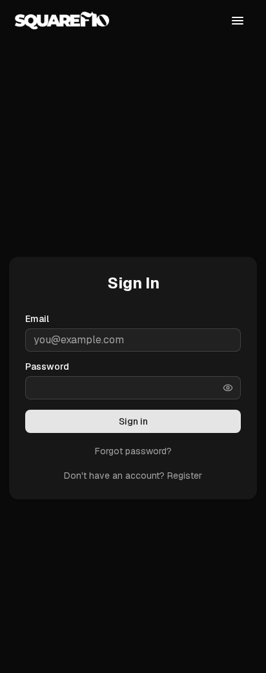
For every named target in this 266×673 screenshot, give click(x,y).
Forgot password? (133, 451)
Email (37, 318)
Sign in (133, 421)
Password (47, 366)
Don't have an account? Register (133, 475)
